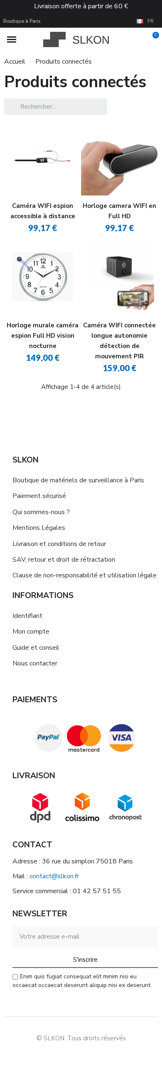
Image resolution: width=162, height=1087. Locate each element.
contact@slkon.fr (54, 876)
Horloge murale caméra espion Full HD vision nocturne (43, 335)
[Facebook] (53, 1058)
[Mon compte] (138, 39)
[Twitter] (109, 1058)
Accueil (14, 61)
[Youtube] (90, 1058)
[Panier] (151, 39)
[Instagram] (72, 1058)
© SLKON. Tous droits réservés (81, 1038)
